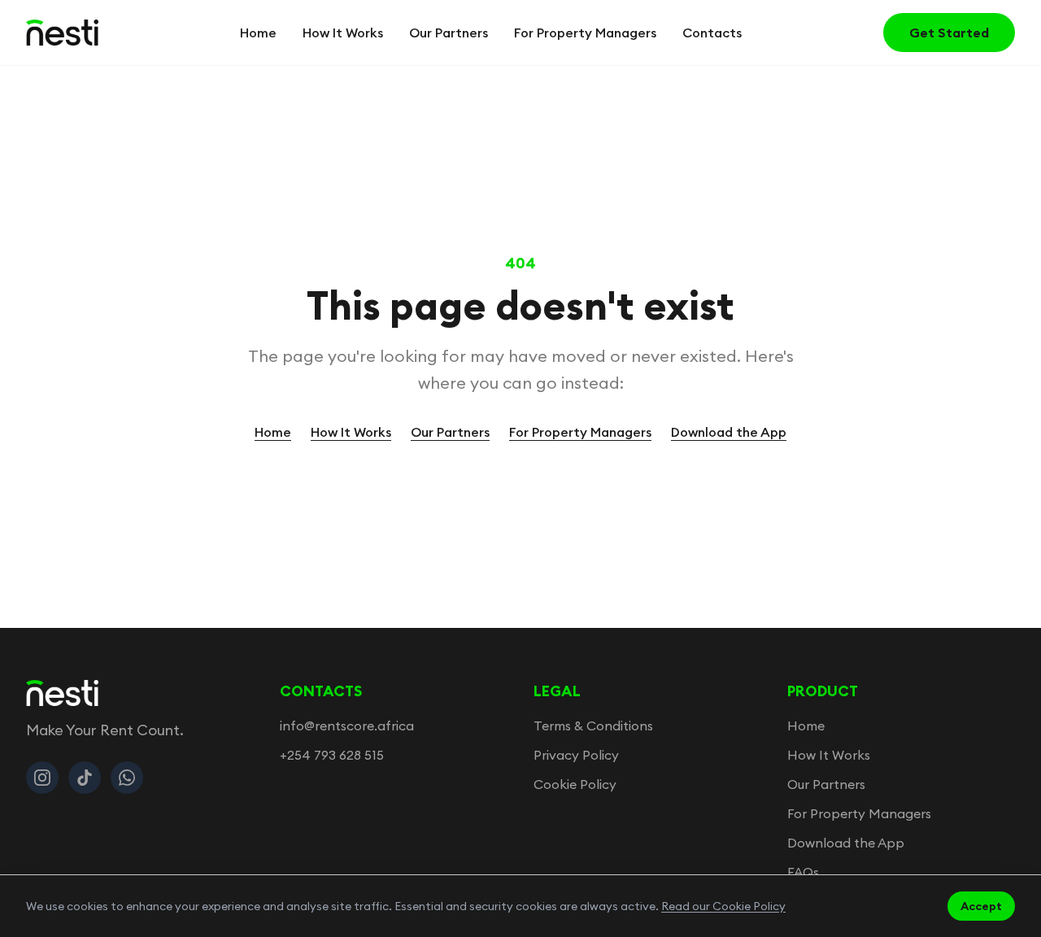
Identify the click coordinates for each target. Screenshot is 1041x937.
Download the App (728, 432)
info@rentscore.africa (347, 725)
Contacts (712, 32)
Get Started (949, 32)
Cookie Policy (575, 784)
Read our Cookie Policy (723, 906)
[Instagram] (42, 777)
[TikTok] (84, 777)
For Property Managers (585, 32)
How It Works (343, 32)
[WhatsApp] (127, 777)
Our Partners (448, 32)
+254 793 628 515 (332, 755)
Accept (981, 906)
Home (258, 32)
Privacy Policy (576, 755)
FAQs (803, 872)
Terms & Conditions (593, 725)
